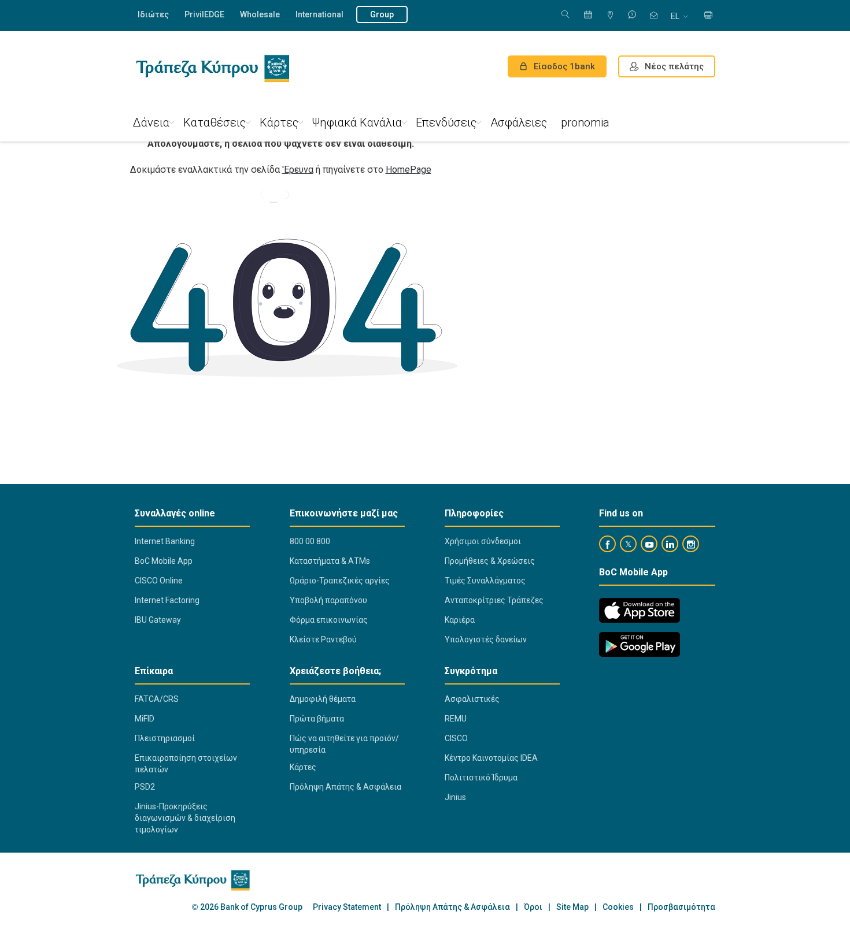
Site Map (572, 907)
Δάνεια (151, 122)
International (319, 14)
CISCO (456, 738)
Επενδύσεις (446, 122)
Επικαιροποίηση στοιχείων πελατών (186, 763)
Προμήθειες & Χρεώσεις (490, 561)
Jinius (455, 797)
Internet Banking (165, 541)
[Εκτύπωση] (708, 16)
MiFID (144, 718)
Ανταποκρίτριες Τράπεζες (494, 600)
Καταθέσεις (214, 122)
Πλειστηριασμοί (165, 738)
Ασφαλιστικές (472, 699)
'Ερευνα (297, 169)
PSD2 (145, 786)
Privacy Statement (347, 907)
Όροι (533, 907)
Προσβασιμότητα (681, 907)
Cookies (618, 907)
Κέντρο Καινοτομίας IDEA (491, 758)
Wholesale (260, 14)
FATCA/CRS (157, 699)
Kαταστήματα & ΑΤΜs (330, 561)
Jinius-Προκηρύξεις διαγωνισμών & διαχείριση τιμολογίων (185, 818)
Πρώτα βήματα (317, 718)
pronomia (585, 122)
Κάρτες (279, 122)
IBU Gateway (158, 619)
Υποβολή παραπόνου (328, 600)
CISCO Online (159, 580)
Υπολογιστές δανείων (486, 639)
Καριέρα (460, 619)
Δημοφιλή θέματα (323, 699)
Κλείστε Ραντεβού (323, 639)
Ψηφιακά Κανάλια (357, 122)
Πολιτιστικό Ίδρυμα (481, 777)
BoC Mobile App (164, 561)
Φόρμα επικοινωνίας (329, 619)
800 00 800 (310, 541)
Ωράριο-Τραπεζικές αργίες (340, 580)
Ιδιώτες (153, 14)
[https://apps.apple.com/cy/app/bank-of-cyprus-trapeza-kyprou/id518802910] (639, 610)
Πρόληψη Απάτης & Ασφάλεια (345, 786)
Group (382, 14)
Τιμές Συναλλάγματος (485, 580)
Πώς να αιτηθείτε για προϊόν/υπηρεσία (344, 744)
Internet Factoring (167, 600)
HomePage (408, 169)
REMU (456, 718)
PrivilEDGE (204, 14)
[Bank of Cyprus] (212, 68)
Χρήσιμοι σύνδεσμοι (483, 541)
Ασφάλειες (518, 122)
